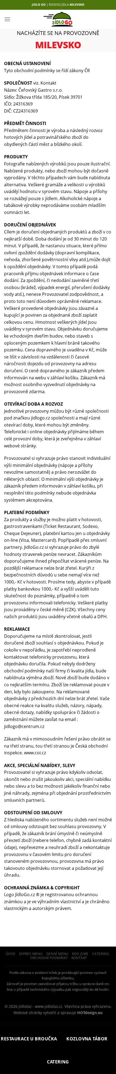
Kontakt (79, 958)
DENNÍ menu (57, 953)
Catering (100, 953)
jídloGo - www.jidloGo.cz (40, 1006)
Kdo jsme (80, 953)
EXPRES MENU (31, 953)
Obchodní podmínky (49, 958)
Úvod (10, 953)
